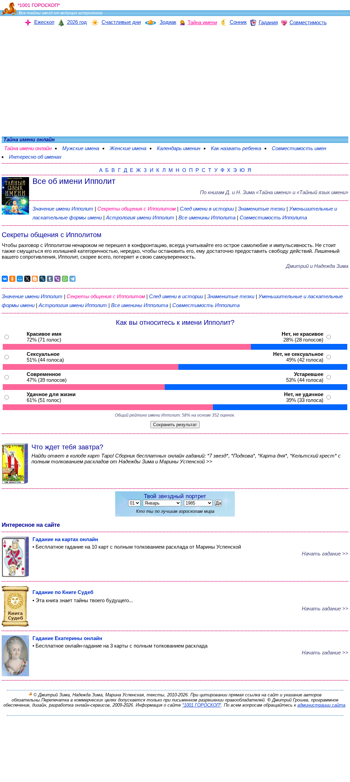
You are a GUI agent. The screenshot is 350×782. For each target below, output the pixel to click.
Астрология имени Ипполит (140, 217)
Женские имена (128, 148)
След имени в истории (207, 209)
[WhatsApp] (65, 279)
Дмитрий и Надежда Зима (317, 266)
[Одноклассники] (12, 279)
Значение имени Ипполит (62, 209)
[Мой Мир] (20, 279)
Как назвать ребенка (236, 148)
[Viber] (57, 279)
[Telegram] (72, 279)
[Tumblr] (50, 279)
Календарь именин (178, 148)
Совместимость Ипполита (273, 217)
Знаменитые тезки (261, 209)
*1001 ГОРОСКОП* (201, 705)
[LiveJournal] (42, 279)
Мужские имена (80, 148)
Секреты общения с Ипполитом (137, 209)
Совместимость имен (299, 148)
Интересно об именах (35, 157)
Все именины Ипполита (207, 217)
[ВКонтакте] (5, 279)
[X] (27, 279)
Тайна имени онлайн (28, 148)
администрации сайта (321, 705)
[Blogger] (35, 279)
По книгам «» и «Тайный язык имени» (274, 192)
